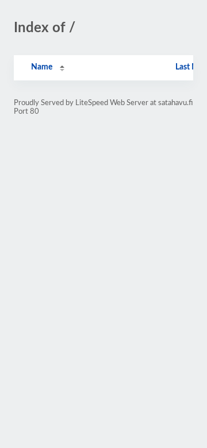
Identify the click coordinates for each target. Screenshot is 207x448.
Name (41, 67)
